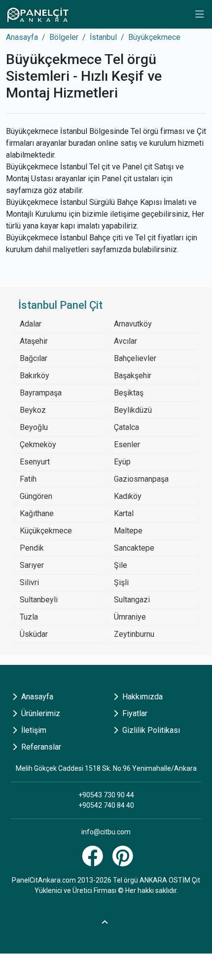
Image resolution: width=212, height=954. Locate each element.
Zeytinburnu (134, 634)
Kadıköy (127, 496)
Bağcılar (33, 358)
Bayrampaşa (41, 392)
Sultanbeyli (39, 599)
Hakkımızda (141, 696)
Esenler (127, 444)
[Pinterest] (124, 861)
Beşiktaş (128, 392)
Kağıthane (37, 513)
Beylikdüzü (133, 410)
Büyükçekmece (154, 37)
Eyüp (122, 461)
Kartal (124, 513)
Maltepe (128, 530)
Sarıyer (32, 565)
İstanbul (103, 37)
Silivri (29, 582)
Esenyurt (35, 461)
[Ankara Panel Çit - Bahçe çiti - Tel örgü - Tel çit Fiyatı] (37, 14)
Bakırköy (34, 375)
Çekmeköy (38, 444)
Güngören (36, 496)
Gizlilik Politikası (150, 730)
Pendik (32, 548)
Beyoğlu (34, 427)
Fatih (28, 479)
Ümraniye (130, 617)
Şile (120, 565)
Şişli (121, 582)
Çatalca (126, 427)
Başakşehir (132, 375)
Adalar (30, 324)
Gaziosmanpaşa (141, 479)
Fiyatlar (133, 713)
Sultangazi (132, 599)
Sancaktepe (134, 548)
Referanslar (40, 747)
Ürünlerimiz (39, 713)
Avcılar (125, 341)
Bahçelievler (135, 358)
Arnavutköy (133, 324)
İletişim (32, 730)
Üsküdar (34, 634)
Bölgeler (63, 37)
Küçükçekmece (46, 530)
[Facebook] (94, 861)
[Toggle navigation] (199, 14)
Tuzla (29, 617)
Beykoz (33, 410)
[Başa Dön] (106, 921)
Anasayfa (22, 37)
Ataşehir (34, 341)
